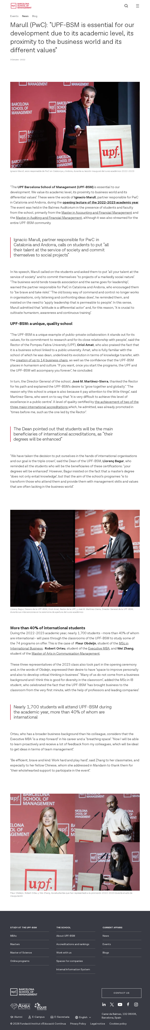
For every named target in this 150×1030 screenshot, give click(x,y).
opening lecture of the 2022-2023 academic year (100, 202)
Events (14, 16)
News (25, 16)
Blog (34, 16)
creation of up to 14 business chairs (42, 360)
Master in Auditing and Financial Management (49, 218)
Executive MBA (99, 648)
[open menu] (137, 6)
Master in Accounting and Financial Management (96, 213)
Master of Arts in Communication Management (66, 654)
